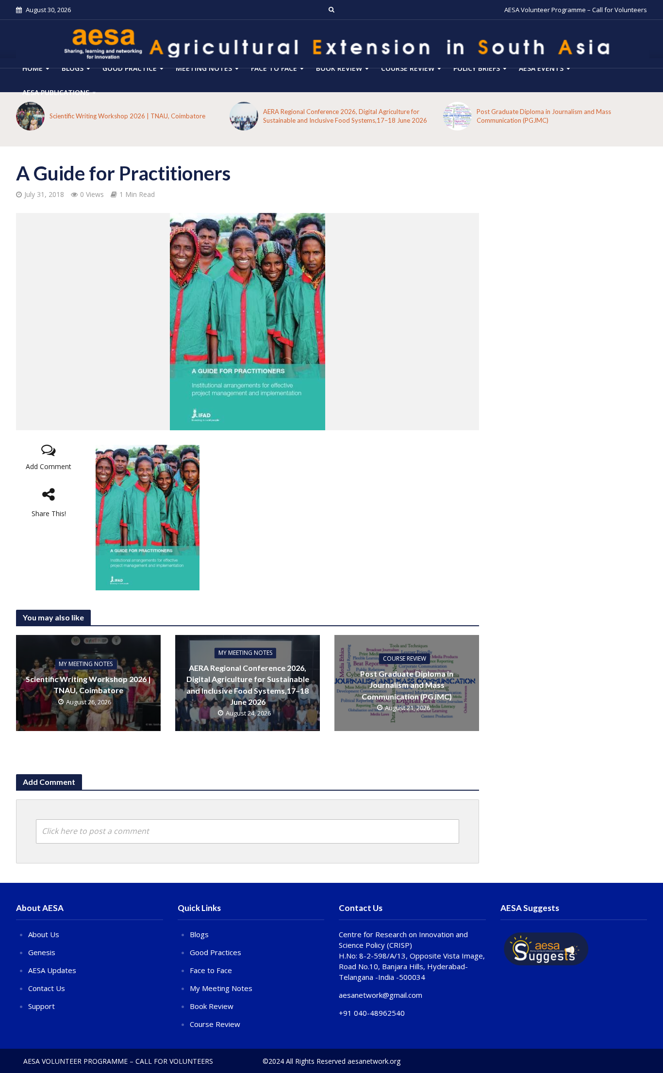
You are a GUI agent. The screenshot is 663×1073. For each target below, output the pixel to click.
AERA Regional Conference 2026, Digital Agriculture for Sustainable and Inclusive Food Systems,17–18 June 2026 (345, 116)
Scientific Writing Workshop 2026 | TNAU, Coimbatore (127, 116)
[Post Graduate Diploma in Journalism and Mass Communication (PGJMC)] (457, 116)
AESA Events (541, 68)
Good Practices (215, 952)
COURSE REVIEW (407, 68)
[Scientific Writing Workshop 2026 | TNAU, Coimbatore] (30, 116)
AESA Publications (55, 92)
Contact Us (46, 988)
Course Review (215, 1024)
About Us (43, 934)
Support (41, 1006)
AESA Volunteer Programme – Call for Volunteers (575, 9)
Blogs (72, 68)
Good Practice (129, 68)
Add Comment (48, 466)
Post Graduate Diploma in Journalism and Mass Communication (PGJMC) (544, 116)
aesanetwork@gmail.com (380, 995)
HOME (32, 68)
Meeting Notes (204, 68)
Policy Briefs (476, 68)
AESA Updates (52, 970)
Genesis (41, 952)
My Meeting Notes (86, 664)
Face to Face (274, 68)
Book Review (339, 68)
